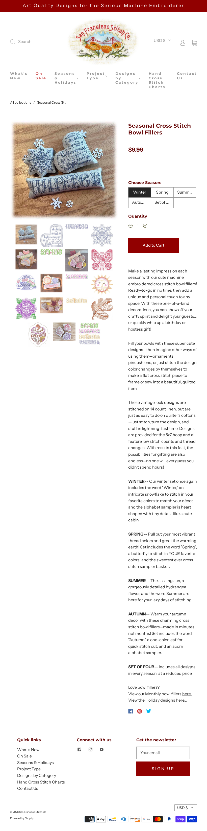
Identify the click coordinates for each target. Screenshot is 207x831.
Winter (139, 192)
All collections (20, 102)
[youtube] (101, 749)
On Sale (41, 76)
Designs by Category (126, 78)
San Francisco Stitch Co (32, 812)
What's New (19, 76)
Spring (162, 192)
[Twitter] (148, 711)
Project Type (96, 76)
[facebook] (79, 749)
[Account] (182, 42)
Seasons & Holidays (65, 78)
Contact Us (187, 76)
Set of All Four (163, 202)
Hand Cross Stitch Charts (157, 80)
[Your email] (163, 753)
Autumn (139, 202)
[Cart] (194, 42)
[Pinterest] (139, 711)
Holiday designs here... (166, 700)
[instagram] (90, 749)
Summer (185, 192)
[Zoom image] (64, 171)
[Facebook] (130, 711)
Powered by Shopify (22, 818)
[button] (21, 171)
